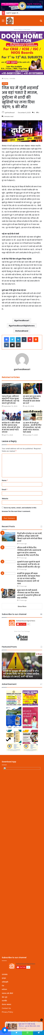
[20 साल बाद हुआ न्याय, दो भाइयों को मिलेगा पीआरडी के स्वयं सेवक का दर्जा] (32, 388)
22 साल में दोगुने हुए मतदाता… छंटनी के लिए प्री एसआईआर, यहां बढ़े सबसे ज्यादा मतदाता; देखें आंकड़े (32, 427)
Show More (22, 606)
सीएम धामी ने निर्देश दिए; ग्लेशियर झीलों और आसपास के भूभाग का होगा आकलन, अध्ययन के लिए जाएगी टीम (29, 551)
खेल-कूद (4, 997)
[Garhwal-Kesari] (10, 20)
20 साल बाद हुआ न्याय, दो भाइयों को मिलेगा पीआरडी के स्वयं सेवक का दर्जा (32, 399)
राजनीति (4, 1001)
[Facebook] (6, 339)
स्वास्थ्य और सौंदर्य (7, 993)
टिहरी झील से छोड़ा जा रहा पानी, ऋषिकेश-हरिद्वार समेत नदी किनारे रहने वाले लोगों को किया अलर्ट (29, 537)
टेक (3, 986)
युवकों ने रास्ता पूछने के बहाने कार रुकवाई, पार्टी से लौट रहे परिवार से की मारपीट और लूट (28, 564)
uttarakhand (22, 331)
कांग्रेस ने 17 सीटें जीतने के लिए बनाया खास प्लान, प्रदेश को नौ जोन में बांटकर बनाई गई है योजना (11, 427)
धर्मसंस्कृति (5, 982)
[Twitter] (12, 339)
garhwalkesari (10, 112)
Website (5, 499)
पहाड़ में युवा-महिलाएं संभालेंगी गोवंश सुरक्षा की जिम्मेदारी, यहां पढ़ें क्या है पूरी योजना (10, 399)
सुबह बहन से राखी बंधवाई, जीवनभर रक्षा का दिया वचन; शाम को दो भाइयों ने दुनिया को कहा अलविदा (29, 594)
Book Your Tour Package (22, 631)
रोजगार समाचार (6, 1004)
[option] (22, 666)
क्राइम (4, 978)
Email (4, 489)
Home (5, 78)
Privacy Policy (7, 1012)
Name (5, 480)
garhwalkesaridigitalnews (22, 325)
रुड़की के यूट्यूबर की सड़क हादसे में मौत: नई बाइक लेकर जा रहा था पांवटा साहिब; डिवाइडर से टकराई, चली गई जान (28, 578)
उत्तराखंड (12, 78)
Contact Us (6, 1008)
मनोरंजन (4, 989)
